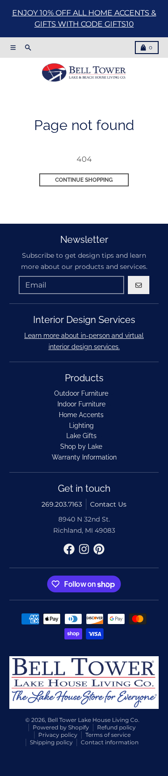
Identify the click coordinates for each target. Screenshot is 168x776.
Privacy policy (57, 734)
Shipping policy (51, 742)
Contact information (110, 742)
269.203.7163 (62, 504)
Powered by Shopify (61, 727)
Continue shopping (84, 180)
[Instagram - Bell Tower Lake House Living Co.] (84, 549)
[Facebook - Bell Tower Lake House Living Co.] (69, 549)
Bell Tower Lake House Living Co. (94, 719)
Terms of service (108, 734)
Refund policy (116, 727)
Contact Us (108, 504)
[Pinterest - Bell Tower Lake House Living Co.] (99, 549)
